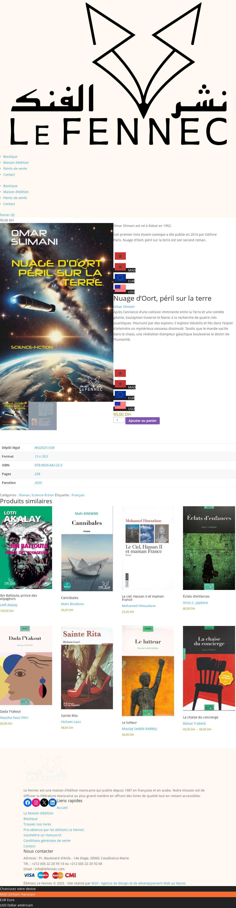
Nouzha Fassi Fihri (14, 717)
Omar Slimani (124, 306)
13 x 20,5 (41, 456)
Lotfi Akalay (8, 605)
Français (78, 495)
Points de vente (15, 168)
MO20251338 (44, 447)
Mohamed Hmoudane (139, 606)
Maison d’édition (16, 162)
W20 (94, 883)
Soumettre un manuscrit (42, 835)
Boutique (10, 156)
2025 (38, 482)
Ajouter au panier (142, 420)
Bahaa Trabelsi (194, 723)
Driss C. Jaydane (195, 602)
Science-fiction (43, 495)
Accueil (62, 807)
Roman (24, 495)
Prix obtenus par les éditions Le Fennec (54, 830)
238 (37, 474)
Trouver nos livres (37, 824)
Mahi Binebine (72, 604)
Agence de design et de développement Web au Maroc (143, 883)
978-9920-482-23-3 (48, 465)
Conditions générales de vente (47, 840)
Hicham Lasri (71, 722)
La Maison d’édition (38, 813)
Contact (9, 174)
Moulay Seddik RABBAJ (139, 728)
